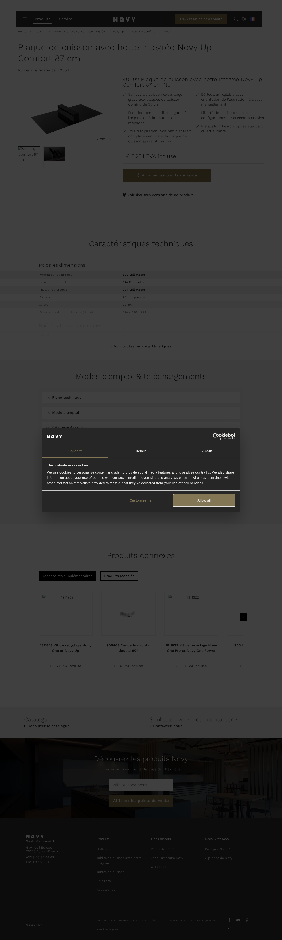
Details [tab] (141, 451)
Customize (138, 500)
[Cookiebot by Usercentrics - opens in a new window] (216, 436)
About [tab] (207, 451)
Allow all (204, 500)
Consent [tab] (75, 451)
